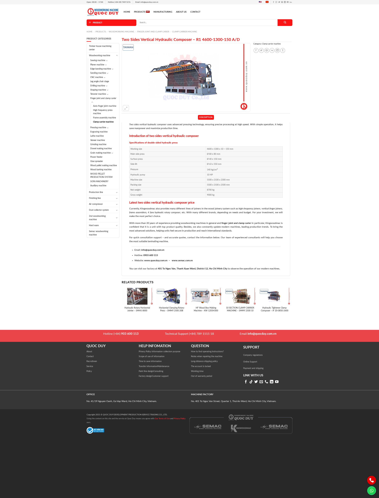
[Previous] (122, 303)
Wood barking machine (100, 170)
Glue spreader (96, 161)
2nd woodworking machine (97, 218)
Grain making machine (100, 153)
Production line (96, 192)
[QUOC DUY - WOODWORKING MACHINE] (103, 12)
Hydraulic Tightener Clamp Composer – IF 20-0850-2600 (274, 309)
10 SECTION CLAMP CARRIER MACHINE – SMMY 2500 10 (240, 309)
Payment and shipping (253, 368)
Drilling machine (97, 86)
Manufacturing (163, 12)
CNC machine (96, 77)
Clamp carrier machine (184, 32)
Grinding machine (98, 144)
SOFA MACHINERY (99, 181)
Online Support (250, 362)
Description (205, 117)
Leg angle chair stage (99, 81)
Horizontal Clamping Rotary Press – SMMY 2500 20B (171, 309)
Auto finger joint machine (104, 106)
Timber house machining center (100, 48)
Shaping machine (98, 90)
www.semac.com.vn (182, 260)
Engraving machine (98, 132)
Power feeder (96, 157)
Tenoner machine (98, 94)
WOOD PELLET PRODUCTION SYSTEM (101, 175)
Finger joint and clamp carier (153, 32)
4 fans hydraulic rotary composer (164, 212)
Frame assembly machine (104, 118)
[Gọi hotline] (371, 480)
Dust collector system (99, 210)
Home (127, 12)
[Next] (290, 303)
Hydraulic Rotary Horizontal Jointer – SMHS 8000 (137, 309)
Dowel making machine (101, 149)
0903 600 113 (150, 255)
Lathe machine (97, 136)
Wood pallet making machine (103, 165)
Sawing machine (97, 60)
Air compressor (96, 204)
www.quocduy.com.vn (155, 260)
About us (181, 12)
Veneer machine (97, 140)
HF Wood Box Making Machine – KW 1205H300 (206, 309)
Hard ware (94, 225)
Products (139, 12)
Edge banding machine (100, 69)
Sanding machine (98, 73)
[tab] (206, 117)
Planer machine (97, 65)
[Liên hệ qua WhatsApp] (371, 490)
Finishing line (95, 198)
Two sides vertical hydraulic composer (148, 124)
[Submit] (285, 22)
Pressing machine (98, 128)
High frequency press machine (103, 112)
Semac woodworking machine (98, 233)
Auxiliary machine (98, 186)
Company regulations (253, 355)
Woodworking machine (121, 32)
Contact (195, 12)
